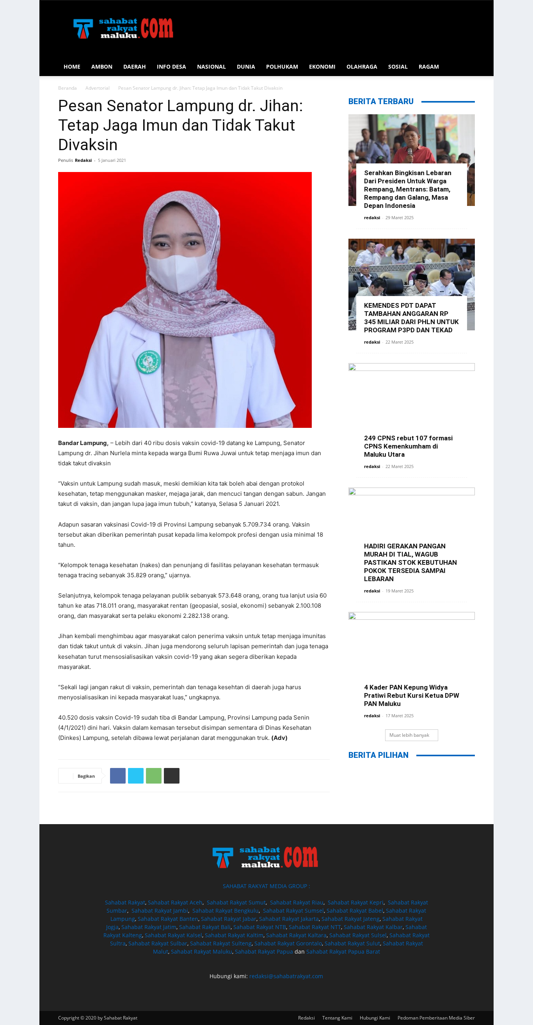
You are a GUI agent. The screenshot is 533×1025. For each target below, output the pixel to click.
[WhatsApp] (154, 776)
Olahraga (361, 66)
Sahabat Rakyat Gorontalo (288, 943)
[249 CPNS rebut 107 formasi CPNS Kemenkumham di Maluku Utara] (411, 409)
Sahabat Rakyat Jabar (228, 918)
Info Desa (171, 66)
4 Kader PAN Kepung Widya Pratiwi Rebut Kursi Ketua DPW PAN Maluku (411, 695)
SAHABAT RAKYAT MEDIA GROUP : (266, 886)
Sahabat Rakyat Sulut (352, 943)
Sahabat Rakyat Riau (296, 902)
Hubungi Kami (375, 1017)
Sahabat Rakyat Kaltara (296, 935)
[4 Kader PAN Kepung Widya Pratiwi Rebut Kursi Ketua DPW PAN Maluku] (411, 658)
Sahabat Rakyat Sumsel (293, 910)
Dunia (246, 66)
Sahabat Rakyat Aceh (175, 902)
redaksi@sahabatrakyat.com (286, 976)
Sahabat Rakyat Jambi (159, 910)
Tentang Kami (337, 1017)
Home (72, 66)
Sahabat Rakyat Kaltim (234, 935)
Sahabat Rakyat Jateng (351, 918)
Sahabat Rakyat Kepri (356, 902)
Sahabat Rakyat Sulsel (358, 935)
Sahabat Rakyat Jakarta (289, 918)
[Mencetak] (171, 776)
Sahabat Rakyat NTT (315, 927)
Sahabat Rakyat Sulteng (221, 943)
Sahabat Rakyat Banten (168, 918)
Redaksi (83, 160)
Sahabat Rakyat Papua (264, 951)
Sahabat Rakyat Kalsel (173, 935)
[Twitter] (136, 776)
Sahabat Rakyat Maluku (201, 951)
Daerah (134, 66)
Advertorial (97, 88)
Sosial (398, 66)
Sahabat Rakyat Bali (205, 927)
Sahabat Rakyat (125, 902)
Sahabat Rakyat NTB (259, 927)
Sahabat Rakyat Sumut (236, 902)
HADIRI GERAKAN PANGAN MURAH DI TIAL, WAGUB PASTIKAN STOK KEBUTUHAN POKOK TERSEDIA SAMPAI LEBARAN (410, 562)
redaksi (372, 217)
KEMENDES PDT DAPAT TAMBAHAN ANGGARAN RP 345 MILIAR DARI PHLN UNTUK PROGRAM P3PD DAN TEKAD (411, 317)
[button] (465, 67)
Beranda (67, 88)
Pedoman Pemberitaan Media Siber (436, 1017)
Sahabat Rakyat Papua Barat (343, 951)
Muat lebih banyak (409, 735)
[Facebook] (118, 776)
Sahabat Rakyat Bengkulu (225, 910)
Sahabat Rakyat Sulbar (157, 943)
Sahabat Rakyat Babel (355, 910)
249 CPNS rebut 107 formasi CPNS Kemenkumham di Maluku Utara (408, 446)
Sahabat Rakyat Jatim (148, 927)
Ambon (101, 66)
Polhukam (282, 66)
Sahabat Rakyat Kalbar (373, 927)
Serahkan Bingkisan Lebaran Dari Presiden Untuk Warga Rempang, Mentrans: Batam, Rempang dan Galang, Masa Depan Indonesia (407, 189)
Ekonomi (322, 66)
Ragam (429, 66)
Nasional (211, 66)
